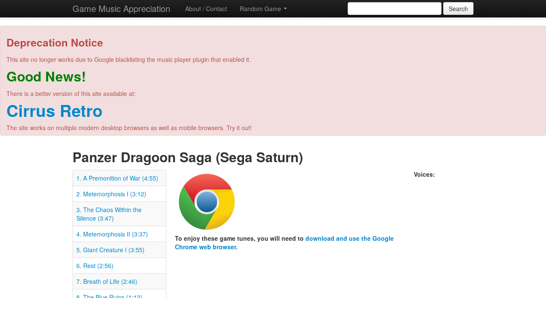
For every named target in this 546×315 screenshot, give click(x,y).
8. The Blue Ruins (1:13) (109, 297)
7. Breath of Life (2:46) (106, 281)
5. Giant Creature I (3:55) (110, 249)
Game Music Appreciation (121, 8)
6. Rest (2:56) (94, 265)
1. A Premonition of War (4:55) (117, 178)
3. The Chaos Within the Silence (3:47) (109, 213)
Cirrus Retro (54, 110)
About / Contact (206, 8)
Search (458, 8)
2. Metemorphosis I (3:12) (111, 194)
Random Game (261, 8)
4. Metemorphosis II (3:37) (112, 234)
